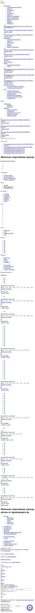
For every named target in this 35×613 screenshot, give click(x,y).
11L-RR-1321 (4, 291)
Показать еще (4, 505)
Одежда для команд (9, 269)
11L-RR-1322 (4, 483)
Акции (6, 538)
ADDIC (6, 185)
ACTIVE (6, 194)
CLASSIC (6, 195)
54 (4, 249)
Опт (5, 89)
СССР (5, 201)
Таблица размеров (12, 109)
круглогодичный (8, 233)
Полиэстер (7, 257)
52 (4, 247)
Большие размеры (9, 266)
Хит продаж (7, 265)
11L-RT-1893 (4, 388)
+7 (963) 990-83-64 (11, 556)
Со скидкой (7, 268)
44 (4, 242)
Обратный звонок (6, 559)
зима (5, 231)
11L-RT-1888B (5, 356)
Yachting (6, 198)
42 (4, 240)
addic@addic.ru (16, 562)
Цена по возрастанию (10, 178)
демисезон (7, 230)
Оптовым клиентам (9, 536)
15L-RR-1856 (4, 306)
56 (4, 250)
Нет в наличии (18, 60)
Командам (10, 522)
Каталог (6, 516)
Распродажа (10, 523)
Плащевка (7, 262)
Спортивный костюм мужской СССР (14, 150)
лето (5, 234)
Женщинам (10, 517)
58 (4, 252)
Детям (9, 520)
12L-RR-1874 (4, 463)
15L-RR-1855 (4, 321)
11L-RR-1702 (4, 438)
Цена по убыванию (9, 180)
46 (4, 243)
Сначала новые (8, 175)
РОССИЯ (6, 200)
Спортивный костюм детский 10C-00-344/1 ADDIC (18, 147)
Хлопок (6, 260)
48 (4, 244)
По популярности (9, 177)
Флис (5, 259)
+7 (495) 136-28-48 (9, 554)
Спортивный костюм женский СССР (14, 148)
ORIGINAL (7, 197)
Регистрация (8, 610)
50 (4, 246)
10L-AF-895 (4, 502)
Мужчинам (10, 519)
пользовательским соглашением (25, 600)
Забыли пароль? (5, 609)
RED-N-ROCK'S (8, 187)
